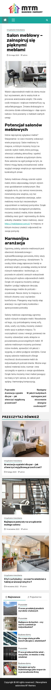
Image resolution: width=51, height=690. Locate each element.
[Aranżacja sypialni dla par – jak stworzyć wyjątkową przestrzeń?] (25, 439)
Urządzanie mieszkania (16, 30)
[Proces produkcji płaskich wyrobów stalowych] (10, 608)
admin (25, 55)
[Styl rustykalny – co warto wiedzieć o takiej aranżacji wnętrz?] (25, 554)
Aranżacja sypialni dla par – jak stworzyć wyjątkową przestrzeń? (15, 396)
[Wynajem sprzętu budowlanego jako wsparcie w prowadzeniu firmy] (10, 668)
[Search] (47, 20)
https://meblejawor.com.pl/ (17, 223)
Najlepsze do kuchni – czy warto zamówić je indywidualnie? (30, 624)
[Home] (5, 20)
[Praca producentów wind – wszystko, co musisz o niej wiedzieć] (10, 653)
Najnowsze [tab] (14, 597)
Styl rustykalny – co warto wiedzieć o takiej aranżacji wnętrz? (25, 580)
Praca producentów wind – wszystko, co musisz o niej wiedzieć (31, 654)
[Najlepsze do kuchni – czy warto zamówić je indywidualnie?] (10, 623)
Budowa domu (24, 635)
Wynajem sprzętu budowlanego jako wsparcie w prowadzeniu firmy (32, 669)
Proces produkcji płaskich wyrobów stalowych (31, 609)
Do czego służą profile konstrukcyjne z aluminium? (32, 639)
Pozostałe (22, 605)
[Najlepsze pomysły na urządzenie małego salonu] (25, 496)
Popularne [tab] (35, 597)
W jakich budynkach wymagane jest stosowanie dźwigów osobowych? (36, 398)
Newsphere (41, 682)
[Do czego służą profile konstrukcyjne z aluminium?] (10, 638)
